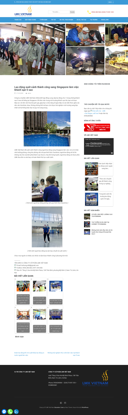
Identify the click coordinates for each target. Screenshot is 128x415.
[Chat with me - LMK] (98, 111)
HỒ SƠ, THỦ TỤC (81, 19)
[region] (64, 49)
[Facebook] (61, 403)
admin (29, 93)
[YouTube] (65, 403)
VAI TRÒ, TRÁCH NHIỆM (66, 19)
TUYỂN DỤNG (43, 19)
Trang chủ (17, 19)
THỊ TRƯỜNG (93, 19)
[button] (2, 49)
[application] (99, 146)
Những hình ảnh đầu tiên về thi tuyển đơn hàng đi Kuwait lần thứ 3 (102, 232)
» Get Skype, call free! (91, 113)
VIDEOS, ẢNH (105, 19)
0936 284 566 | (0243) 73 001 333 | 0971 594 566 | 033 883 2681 (33, 2)
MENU (110, 2)
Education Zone (59, 407)
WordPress (85, 407)
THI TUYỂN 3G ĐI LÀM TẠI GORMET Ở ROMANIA (100, 223)
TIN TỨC (53, 19)
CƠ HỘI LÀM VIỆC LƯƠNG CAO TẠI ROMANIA (102, 215)
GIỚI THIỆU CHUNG (30, 19)
